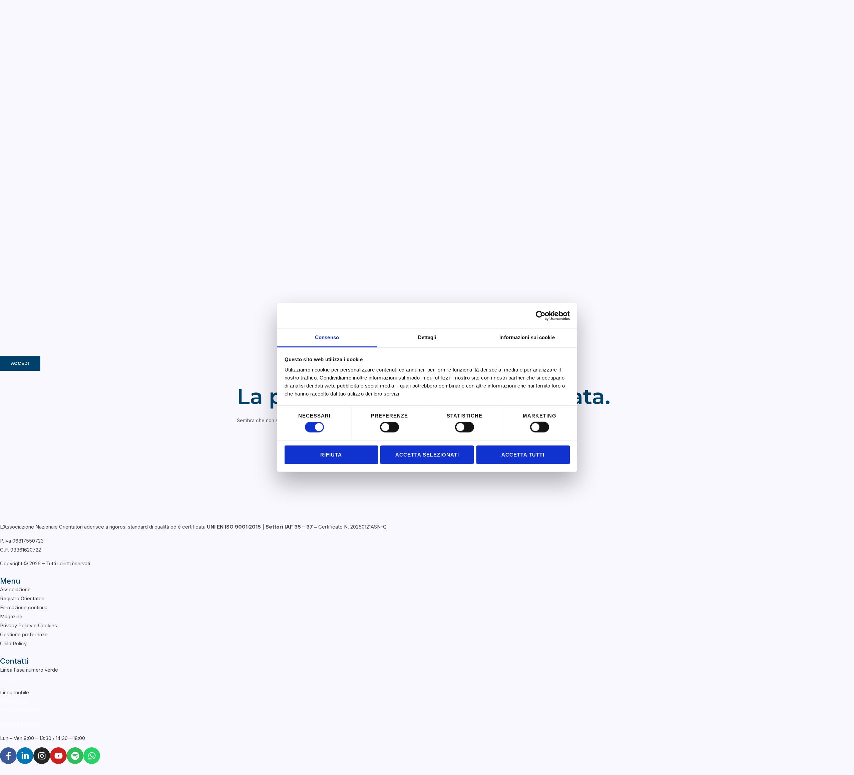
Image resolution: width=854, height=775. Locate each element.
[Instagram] (41, 755)
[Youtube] (58, 755)
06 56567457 (15, 701)
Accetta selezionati (427, 454)
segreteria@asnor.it (22, 724)
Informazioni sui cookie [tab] (526, 337)
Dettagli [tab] (427, 337)
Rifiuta (331, 454)
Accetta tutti (522, 454)
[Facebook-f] (8, 755)
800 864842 (14, 679)
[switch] (389, 427)
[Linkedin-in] (25, 755)
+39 (19, 710)
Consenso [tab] (327, 337)
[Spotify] (75, 755)
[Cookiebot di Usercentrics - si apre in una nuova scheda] (540, 315)
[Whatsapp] (91, 755)
